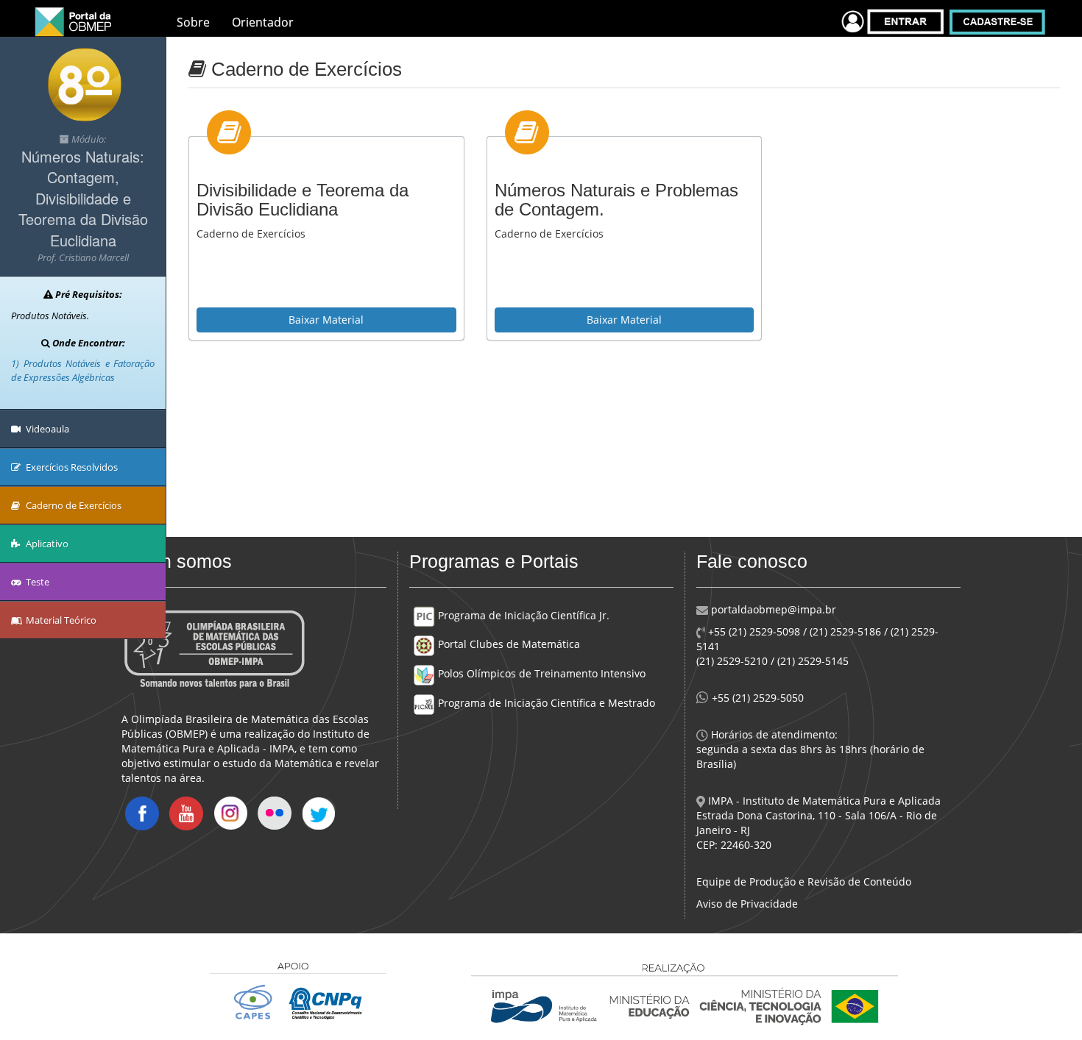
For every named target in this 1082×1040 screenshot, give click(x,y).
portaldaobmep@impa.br (772, 609)
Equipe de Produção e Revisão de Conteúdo (803, 881)
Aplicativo (46, 543)
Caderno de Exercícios (72, 505)
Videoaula (46, 428)
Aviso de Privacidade (747, 904)
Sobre (193, 22)
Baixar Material (326, 320)
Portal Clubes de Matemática (507, 644)
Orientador (263, 22)
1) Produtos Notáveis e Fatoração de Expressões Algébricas (83, 370)
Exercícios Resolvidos (71, 467)
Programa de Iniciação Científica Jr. (522, 615)
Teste (36, 581)
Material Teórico (60, 620)
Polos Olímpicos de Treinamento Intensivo (540, 673)
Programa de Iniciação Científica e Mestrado (545, 703)
